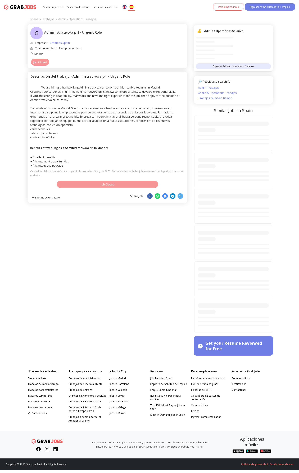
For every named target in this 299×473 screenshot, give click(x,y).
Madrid (38, 54)
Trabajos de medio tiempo (215, 98)
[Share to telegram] (172, 196)
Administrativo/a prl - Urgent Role (62, 171)
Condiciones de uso (281, 464)
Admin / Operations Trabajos (77, 19)
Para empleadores (228, 6)
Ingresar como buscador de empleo (270, 6)
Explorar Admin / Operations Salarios (233, 66)
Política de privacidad (254, 464)
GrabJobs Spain (60, 43)
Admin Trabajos (208, 88)
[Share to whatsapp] (157, 196)
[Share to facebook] (150, 196)
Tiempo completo (69, 48)
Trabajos (48, 19)
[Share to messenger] (165, 196)
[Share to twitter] (180, 196)
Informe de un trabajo (47, 197)
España (33, 19)
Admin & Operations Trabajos (217, 93)
